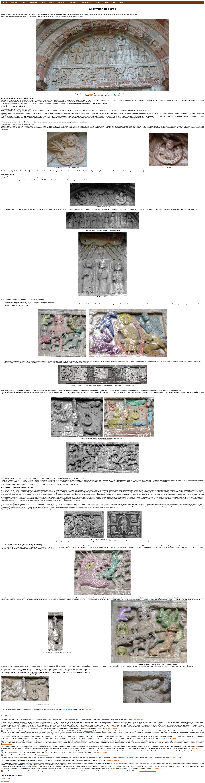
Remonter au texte (138, 719)
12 (36, 674)
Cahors (3, 115)
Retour (121, 2)
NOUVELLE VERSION (110, 2)
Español (51, 2)
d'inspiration (65, 709)
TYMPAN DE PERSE (73, 2)
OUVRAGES (98, 2)
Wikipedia (91, 94)
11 (42, 548)
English (43, 2)
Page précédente (6, 715)
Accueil (5, 2)
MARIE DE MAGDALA (87, 2)
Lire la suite (88, 709)
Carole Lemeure (116, 95)
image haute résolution (94, 95)
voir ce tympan (88, 731)
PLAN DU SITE (61, 2)
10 (116, 507)
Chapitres (14, 2)
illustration (45, 674)
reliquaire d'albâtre (126, 757)
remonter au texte (176, 738)
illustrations (50, 548)
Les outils (23, 2)
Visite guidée (33, 2)
